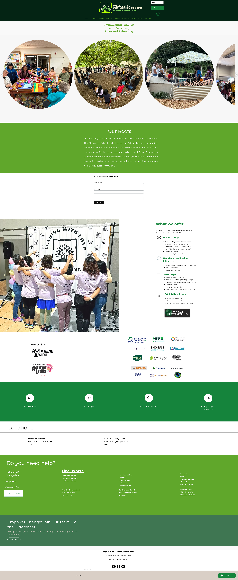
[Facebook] (118, 566)
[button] (158, 13)
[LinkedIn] (123, 566)
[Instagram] (114, 566)
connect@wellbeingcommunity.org (118, 555)
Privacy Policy (79, 575)
